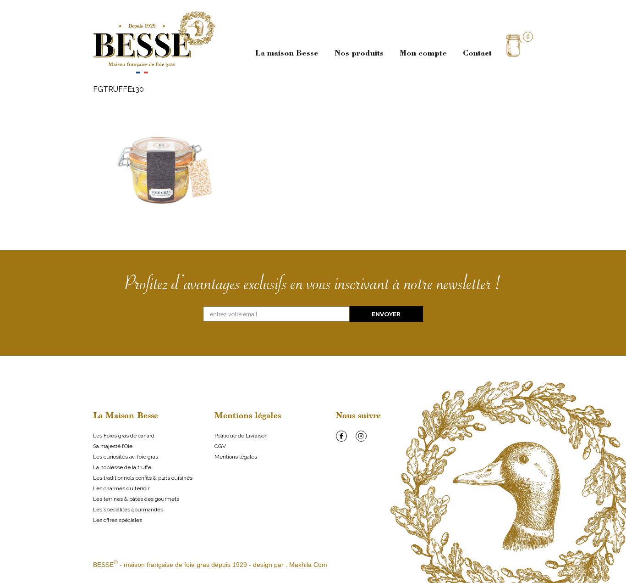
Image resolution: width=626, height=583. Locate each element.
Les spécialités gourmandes (128, 509)
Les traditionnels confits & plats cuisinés (142, 478)
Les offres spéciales (117, 520)
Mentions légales (235, 457)
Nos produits (359, 54)
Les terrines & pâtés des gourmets (136, 499)
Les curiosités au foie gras (125, 457)
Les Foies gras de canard (123, 435)
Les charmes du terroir (121, 488)
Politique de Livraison (241, 435)
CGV (220, 446)
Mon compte (423, 54)
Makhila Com (308, 564)
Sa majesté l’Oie (112, 446)
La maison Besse (286, 54)
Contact (477, 54)
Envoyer (386, 314)
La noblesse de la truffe (122, 467)
